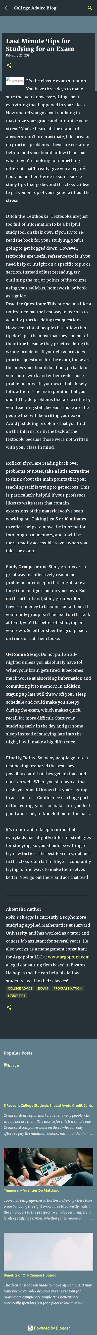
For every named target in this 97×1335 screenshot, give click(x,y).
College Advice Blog (35, 7)
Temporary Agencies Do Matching (31, 1190)
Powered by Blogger (51, 1328)
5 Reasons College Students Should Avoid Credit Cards (48, 1106)
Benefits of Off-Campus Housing (30, 1275)
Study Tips (16, 995)
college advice (20, 988)
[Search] (90, 8)
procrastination (68, 988)
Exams (43, 988)
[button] (9, 65)
